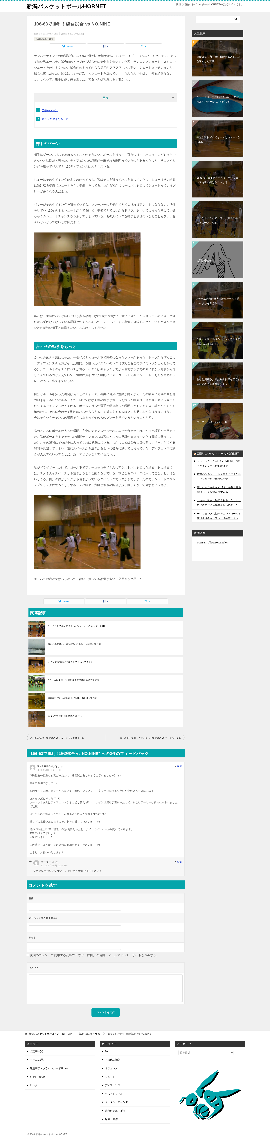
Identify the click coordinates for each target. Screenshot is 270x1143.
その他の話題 (112, 1059)
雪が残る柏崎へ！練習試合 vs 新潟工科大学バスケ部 (74, 644)
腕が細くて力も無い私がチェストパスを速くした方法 (218, 59)
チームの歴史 (37, 1059)
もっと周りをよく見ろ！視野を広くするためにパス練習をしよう (218, 381)
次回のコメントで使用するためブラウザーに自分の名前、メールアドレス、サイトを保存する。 (94, 955)
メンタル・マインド (116, 1102)
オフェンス (111, 1068)
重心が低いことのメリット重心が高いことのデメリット (218, 220)
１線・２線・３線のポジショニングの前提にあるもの (218, 341)
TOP (50, 1033)
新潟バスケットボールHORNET (66, 6)
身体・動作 (111, 1119)
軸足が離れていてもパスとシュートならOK (218, 139)
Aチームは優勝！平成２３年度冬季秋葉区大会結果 (73, 680)
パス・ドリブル (114, 1093)
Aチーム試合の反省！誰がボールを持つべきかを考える (218, 301)
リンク (34, 1085)
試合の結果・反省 (44, 38)
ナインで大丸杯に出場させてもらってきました (72, 662)
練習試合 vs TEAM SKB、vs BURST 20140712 (72, 698)
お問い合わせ (204, 260)
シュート (110, 1076)
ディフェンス (112, 1085)
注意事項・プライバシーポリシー (49, 1068)
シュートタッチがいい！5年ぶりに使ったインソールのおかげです (218, 99)
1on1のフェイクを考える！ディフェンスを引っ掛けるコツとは (217, 180)
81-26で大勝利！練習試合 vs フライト (67, 716)
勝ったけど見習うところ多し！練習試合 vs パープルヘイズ (150, 738)
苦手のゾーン (50, 110)
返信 (179, 766)
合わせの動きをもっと (55, 119)
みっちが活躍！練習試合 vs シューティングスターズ (57, 738)
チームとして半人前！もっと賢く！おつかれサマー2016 (77, 626)
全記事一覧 (36, 1051)
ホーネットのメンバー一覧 (212, 421)
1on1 (108, 1051)
